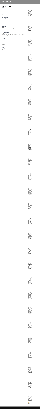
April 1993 (29, 315)
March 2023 (29, 37)
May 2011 (29, 164)
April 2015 (29, 121)
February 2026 (30, 10)
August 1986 (29, 365)
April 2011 (29, 165)
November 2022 (30, 41)
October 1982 (30, 387)
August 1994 (29, 306)
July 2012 (29, 151)
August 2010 (29, 172)
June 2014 (29, 130)
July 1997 (29, 290)
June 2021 (29, 55)
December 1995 (30, 299)
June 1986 (29, 366)
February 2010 (30, 178)
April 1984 (29, 381)
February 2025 (30, 17)
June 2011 (29, 163)
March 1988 (29, 355)
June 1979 (29, 394)
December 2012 (30, 146)
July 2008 (29, 196)
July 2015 (29, 118)
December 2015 (30, 113)
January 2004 (29, 246)
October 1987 (30, 359)
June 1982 (29, 388)
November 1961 (30, 400)
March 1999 (29, 282)
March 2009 (29, 188)
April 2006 (29, 221)
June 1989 (29, 343)
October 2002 (30, 255)
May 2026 (29, 8)
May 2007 (29, 209)
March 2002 (29, 260)
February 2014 (30, 134)
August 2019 (29, 75)
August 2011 (29, 161)
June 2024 (29, 23)
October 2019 (30, 73)
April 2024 (29, 25)
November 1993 (30, 311)
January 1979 (29, 395)
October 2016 (30, 104)
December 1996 (30, 293)
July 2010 (29, 173)
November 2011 (30, 158)
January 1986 (29, 370)
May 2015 (29, 120)
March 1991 (29, 330)
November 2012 (30, 147)
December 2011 (30, 157)
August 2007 (29, 206)
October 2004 (30, 238)
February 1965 (30, 399)
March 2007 (29, 211)
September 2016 (30, 105)
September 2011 (30, 160)
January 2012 (29, 156)
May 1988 (29, 354)
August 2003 (29, 249)
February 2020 (30, 69)
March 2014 (29, 133)
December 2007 (30, 202)
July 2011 (29, 162)
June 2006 (29, 219)
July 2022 (29, 44)
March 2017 (29, 99)
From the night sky (5, 17)
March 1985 (29, 374)
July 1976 (29, 397)
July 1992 (29, 322)
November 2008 (30, 192)
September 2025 (30, 14)
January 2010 (29, 179)
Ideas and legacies (5, 21)
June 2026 (29, 7)
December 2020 (30, 60)
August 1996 (29, 295)
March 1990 (29, 336)
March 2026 (29, 9)
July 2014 (29, 129)
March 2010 (29, 177)
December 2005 (30, 225)
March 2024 (29, 26)
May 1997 (29, 291)
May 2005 (29, 231)
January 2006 (29, 224)
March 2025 (29, 16)
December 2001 (30, 261)
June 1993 (29, 314)
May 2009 (29, 186)
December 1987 (30, 357)
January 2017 (29, 101)
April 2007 (29, 210)
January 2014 (29, 135)
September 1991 (30, 327)
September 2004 (30, 239)
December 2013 (30, 136)
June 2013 (29, 141)
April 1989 (29, 345)
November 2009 (30, 181)
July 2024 (29, 22)
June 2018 (29, 87)
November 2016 (30, 103)
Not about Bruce (4, 26)
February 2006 (30, 223)
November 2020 (30, 61)
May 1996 (29, 296)
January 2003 (29, 253)
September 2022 (30, 43)
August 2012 (29, 150)
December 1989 (30, 338)
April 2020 (29, 67)
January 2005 (29, 235)
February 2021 (30, 58)
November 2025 (30, 12)
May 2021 (29, 56)
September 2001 (30, 264)
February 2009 (30, 189)
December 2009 (30, 180)
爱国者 (3, 47)
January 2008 (29, 201)
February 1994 (30, 308)
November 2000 (30, 269)
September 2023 (30, 32)
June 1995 (29, 300)
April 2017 (29, 98)
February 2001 (30, 267)
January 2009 (29, 190)
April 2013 (29, 143)
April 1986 (29, 368)
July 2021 (29, 54)
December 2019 (30, 71)
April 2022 (29, 47)
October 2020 (30, 62)
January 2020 (29, 70)
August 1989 (29, 341)
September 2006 (30, 216)
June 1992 (29, 323)
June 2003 (29, 251)
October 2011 (29, 159)
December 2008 (30, 191)
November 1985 (30, 371)
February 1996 (30, 298)
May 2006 (29, 220)
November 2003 (30, 248)
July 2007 (29, 207)
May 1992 (29, 324)
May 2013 (29, 142)
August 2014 (29, 128)
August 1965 (29, 398)
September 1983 (30, 385)
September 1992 (30, 320)
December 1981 (30, 389)
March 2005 (29, 233)
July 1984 (29, 379)
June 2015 (29, 119)
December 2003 (30, 247)
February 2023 (30, 38)
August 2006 (29, 217)
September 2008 (30, 194)
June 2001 (29, 265)
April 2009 (29, 187)
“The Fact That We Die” (6, 32)
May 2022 (29, 46)
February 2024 (30, 27)
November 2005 (30, 226)
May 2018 (29, 88)
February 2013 (30, 145)
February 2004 (30, 245)
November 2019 (30, 72)
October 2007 (30, 204)
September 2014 (30, 127)
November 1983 (30, 384)
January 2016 (29, 112)
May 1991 (29, 328)
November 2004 (30, 237)
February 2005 (30, 234)
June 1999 (29, 280)
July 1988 (29, 352)
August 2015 (29, 117)
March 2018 (29, 90)
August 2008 (29, 195)
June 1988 (29, 353)
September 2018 (30, 84)
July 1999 (29, 279)
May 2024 (29, 24)
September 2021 (30, 53)
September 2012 (30, 149)
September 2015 (30, 116)
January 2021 (29, 59)
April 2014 (29, 132)
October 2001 (30, 263)
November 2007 (30, 203)
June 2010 (29, 174)
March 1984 (29, 382)
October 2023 (30, 31)
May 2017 (29, 97)
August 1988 (29, 351)
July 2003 (29, 250)
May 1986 (29, 367)
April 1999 (29, 281)
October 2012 (30, 148)
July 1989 (29, 342)
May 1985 (29, 373)
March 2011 (29, 166)
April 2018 (29, 89)
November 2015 (30, 114)
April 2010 (29, 176)
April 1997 (29, 292)
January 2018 (29, 92)
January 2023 (29, 39)
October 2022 (30, 42)
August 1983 (29, 386)
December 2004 (30, 236)
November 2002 (30, 254)
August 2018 (29, 85)
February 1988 (30, 356)
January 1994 (29, 309)
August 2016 (29, 106)
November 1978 (30, 396)
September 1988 (30, 350)
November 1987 (30, 358)
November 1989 (30, 339)
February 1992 (30, 325)
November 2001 (30, 262)
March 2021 (29, 57)
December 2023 (30, 29)
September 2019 (30, 74)
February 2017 (30, 100)
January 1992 (29, 326)
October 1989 (30, 340)
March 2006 (29, 222)
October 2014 (30, 126)
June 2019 (29, 77)
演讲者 (3, 7)
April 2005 (29, 232)
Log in (29, 403)
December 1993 (30, 310)
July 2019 (29, 76)
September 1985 (30, 372)
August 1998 (29, 285)
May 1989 (29, 344)
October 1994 (30, 305)
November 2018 (30, 82)
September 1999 (30, 277)
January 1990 (29, 337)
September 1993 (30, 312)
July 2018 (29, 86)
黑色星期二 (3, 38)
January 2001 (29, 268)
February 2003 (30, 252)
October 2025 (30, 13)
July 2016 (29, 107)
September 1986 (30, 364)
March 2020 (29, 68)
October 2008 (30, 193)
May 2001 (29, 266)
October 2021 (30, 52)
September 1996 (30, 294)
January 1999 (29, 284)
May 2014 (29, 131)
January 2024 (29, 28)
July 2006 (29, 218)
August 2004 (29, 240)
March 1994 (29, 307)
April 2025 (29, 15)
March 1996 (29, 297)
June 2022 (29, 45)
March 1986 (29, 369)
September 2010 (30, 171)
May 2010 (29, 175)
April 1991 (29, 329)
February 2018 (30, 91)
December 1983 (30, 383)
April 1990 (29, 335)
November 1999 (30, 276)
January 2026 (29, 11)
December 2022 (30, 40)
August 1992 (29, 321)
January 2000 (29, 275)
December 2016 (30, 102)
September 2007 (30, 205)
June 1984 (29, 380)
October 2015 (29, 115)
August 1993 (29, 313)
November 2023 (30, 30)
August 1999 (29, 278)
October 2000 (30, 270)
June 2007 (29, 208)
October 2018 (30, 83)
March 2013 (29, 144)
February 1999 (30, 283)
